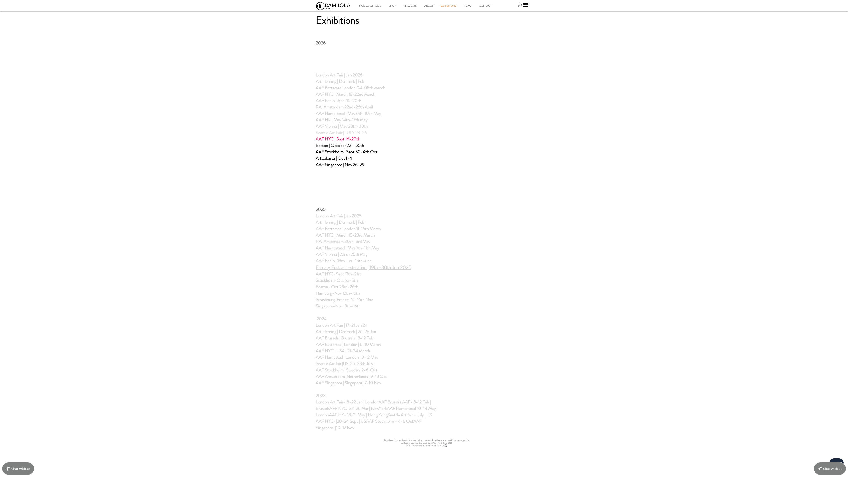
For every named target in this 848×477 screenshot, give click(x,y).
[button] (520, 5)
